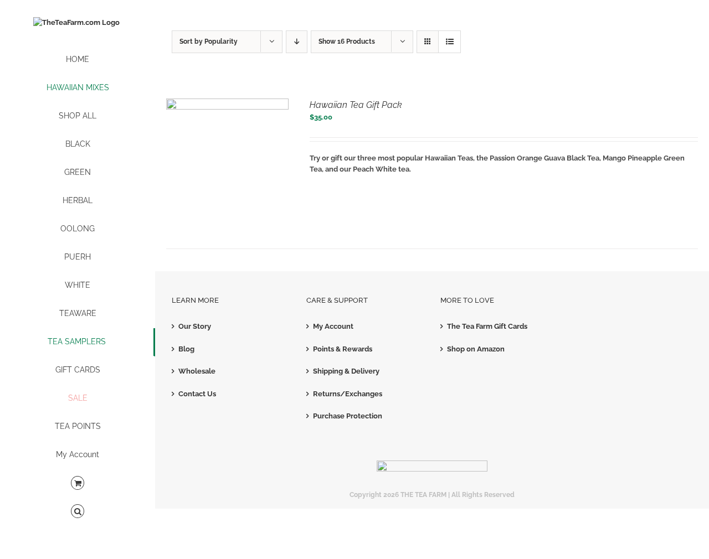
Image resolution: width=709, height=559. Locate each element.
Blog (186, 349)
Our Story (194, 326)
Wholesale (196, 371)
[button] (77, 512)
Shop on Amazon (476, 349)
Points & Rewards (342, 349)
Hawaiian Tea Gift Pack (356, 105)
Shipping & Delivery (346, 371)
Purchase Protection (347, 416)
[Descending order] (296, 41)
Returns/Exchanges (347, 394)
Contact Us (197, 394)
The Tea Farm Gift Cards (487, 326)
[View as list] (449, 42)
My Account (333, 326)
